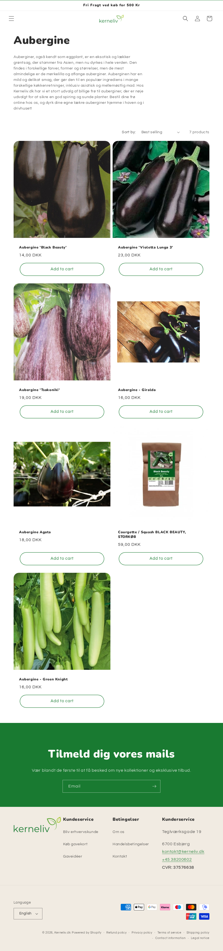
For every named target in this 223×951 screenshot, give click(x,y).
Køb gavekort (75, 844)
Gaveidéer (72, 856)
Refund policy (116, 932)
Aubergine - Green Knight (43, 679)
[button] (11, 19)
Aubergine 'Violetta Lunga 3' (145, 247)
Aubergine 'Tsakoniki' (39, 390)
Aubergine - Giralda (137, 390)
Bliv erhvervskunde (80, 832)
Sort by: (129, 132)
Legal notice (200, 938)
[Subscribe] (154, 786)
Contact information (170, 938)
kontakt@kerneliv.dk (183, 851)
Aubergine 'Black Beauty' (43, 247)
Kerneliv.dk (62, 932)
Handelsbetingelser (131, 844)
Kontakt (120, 856)
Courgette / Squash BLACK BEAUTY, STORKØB (152, 534)
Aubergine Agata (35, 532)
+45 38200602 (177, 859)
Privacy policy (142, 932)
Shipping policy (198, 932)
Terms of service (169, 932)
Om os (119, 832)
